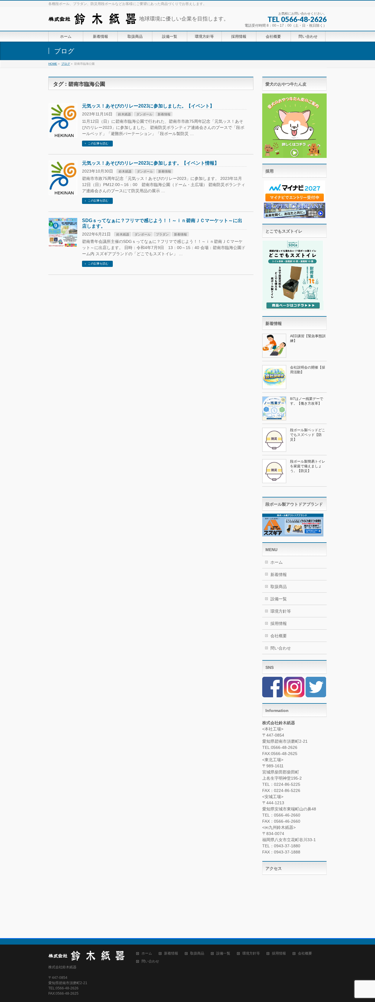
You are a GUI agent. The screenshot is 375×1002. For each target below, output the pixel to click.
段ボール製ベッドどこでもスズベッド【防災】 (307, 435)
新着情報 (164, 114)
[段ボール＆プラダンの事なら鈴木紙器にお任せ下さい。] (92, 18)
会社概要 (278, 635)
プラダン (162, 234)
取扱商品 (278, 586)
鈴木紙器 (124, 114)
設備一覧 (278, 599)
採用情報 (278, 623)
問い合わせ (280, 648)
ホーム (276, 562)
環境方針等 (280, 611)
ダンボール (144, 114)
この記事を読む (98, 143)
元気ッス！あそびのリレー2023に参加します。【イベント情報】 (150, 163)
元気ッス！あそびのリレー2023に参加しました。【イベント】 (148, 105)
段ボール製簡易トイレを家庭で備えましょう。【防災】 (307, 466)
